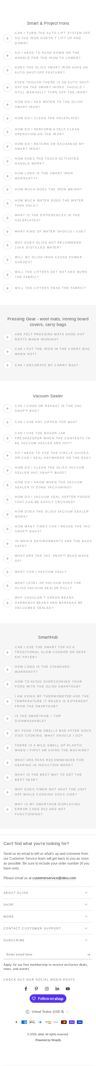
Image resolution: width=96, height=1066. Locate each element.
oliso (41, 1034)
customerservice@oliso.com (54, 878)
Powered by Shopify (48, 1040)
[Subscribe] (90, 954)
